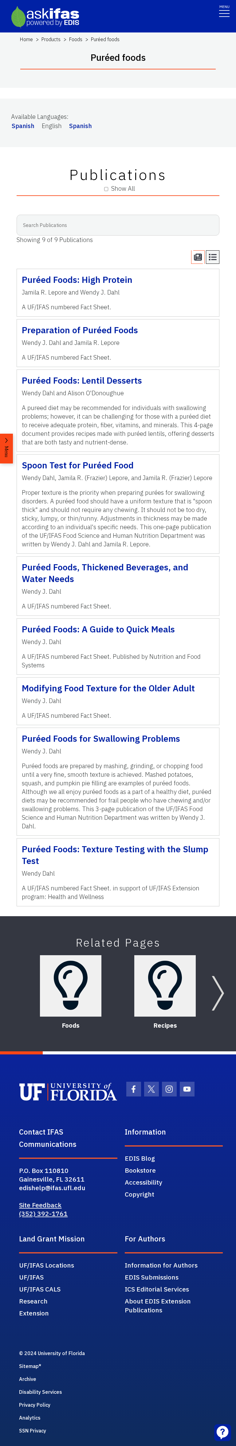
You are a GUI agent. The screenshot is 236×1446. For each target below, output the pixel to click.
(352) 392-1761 (43, 1213)
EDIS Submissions (152, 1277)
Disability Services (40, 1392)
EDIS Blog (140, 1158)
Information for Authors (161, 1265)
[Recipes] (165, 986)
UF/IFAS (31, 1277)
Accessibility (143, 1182)
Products (51, 39)
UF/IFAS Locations (46, 1265)
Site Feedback (40, 1205)
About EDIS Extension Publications (158, 1305)
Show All (123, 188)
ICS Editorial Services (157, 1289)
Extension (34, 1313)
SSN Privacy (32, 1431)
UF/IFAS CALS (40, 1289)
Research (33, 1301)
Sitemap (29, 1366)
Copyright (139, 1194)
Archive (27, 1379)
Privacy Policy (34, 1405)
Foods (75, 39)
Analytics (30, 1418)
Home (26, 39)
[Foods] (70, 986)
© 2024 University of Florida (52, 1353)
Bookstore (140, 1170)
